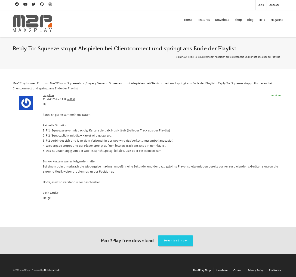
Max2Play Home (24, 83)
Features (204, 20)
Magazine (277, 20)
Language (274, 5)
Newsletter (222, 270)
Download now (175, 241)
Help (262, 20)
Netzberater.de (52, 270)
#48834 (71, 99)
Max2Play (181, 57)
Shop (238, 20)
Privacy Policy (255, 270)
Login (261, 5)
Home (188, 20)
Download (222, 20)
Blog (250, 20)
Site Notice (274, 270)
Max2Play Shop (202, 270)
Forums (42, 83)
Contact (238, 270)
